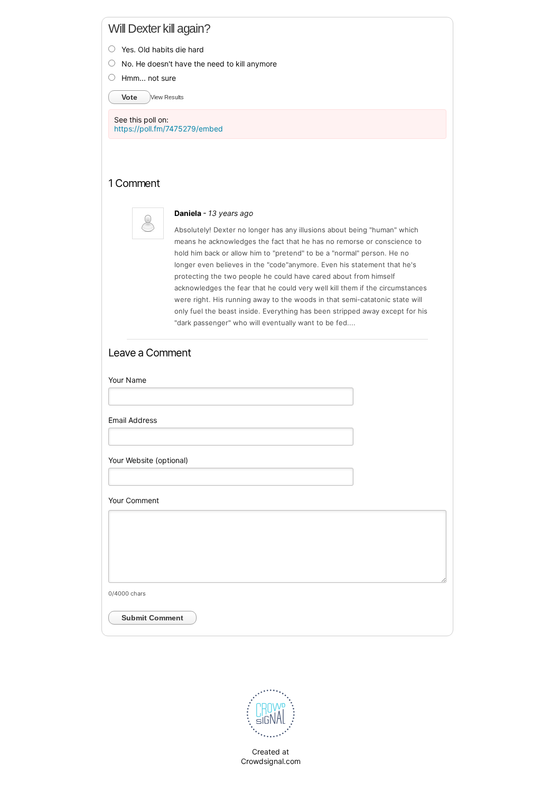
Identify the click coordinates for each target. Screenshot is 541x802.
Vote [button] (129, 97)
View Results (167, 97)
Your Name (127, 379)
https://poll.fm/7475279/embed (168, 128)
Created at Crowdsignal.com (271, 756)
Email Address (132, 420)
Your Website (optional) (148, 460)
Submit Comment (152, 618)
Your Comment (133, 500)
